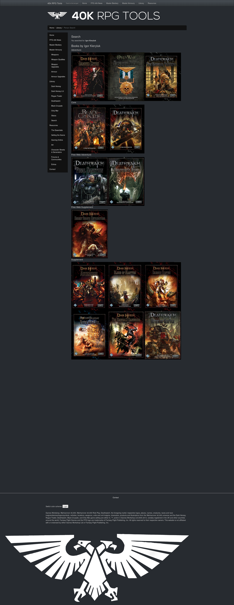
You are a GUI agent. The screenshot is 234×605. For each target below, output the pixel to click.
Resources (152, 3)
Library (141, 3)
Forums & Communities (56, 158)
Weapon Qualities (58, 59)
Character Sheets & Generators (58, 150)
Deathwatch (55, 101)
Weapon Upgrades (55, 65)
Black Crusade (57, 106)
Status (53, 115)
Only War (54, 110)
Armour (54, 71)
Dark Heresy (56, 86)
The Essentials (57, 130)
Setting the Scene (58, 135)
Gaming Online (57, 140)
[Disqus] (128, 392)
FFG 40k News (96, 3)
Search (54, 120)
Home (84, 3)
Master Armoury (128, 3)
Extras (53, 164)
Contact (52, 169)
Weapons (55, 54)
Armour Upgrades (58, 76)
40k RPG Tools (55, 3)
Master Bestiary (112, 3)
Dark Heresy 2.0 (57, 91)
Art (52, 145)
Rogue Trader (56, 96)
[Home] (117, 16)
